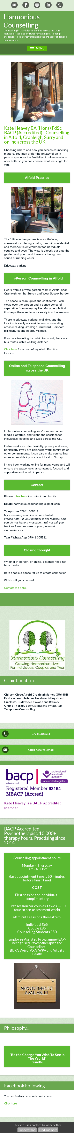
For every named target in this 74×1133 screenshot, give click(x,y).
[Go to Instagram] (37, 5)
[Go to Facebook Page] (25, 5)
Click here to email (41, 749)
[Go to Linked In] (48, 5)
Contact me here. (15, 587)
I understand (27, 1130)
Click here (10, 349)
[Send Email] (14, 5)
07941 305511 (40, 733)
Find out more (48, 1130)
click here (21, 496)
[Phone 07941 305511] (59, 5)
